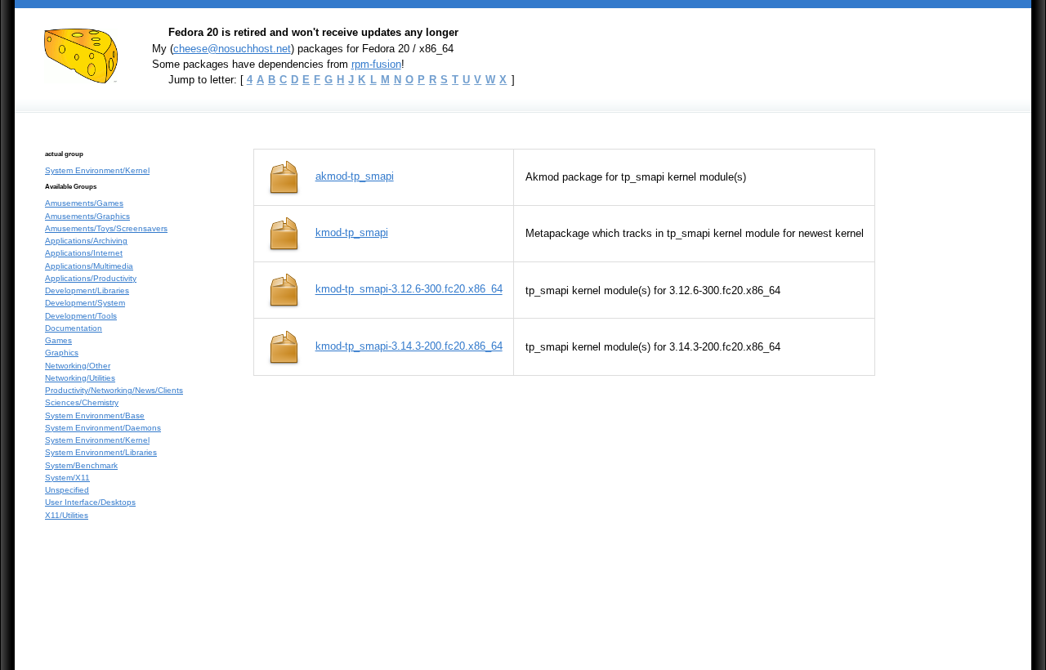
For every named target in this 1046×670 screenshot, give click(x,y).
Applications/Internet (84, 252)
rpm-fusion (376, 64)
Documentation (73, 328)
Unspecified (67, 489)
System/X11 (67, 477)
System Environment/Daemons (103, 427)
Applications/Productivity (90, 278)
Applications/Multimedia (89, 265)
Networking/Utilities (80, 377)
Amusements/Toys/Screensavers (106, 228)
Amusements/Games (84, 203)
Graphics (61, 352)
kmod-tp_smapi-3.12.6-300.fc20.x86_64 (409, 290)
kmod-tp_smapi (351, 232)
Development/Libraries (87, 290)
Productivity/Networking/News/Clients (114, 390)
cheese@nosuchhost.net (232, 48)
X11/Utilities (66, 515)
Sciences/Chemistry (81, 402)
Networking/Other (77, 365)
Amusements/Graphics (87, 216)
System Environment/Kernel (97, 170)
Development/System (85, 302)
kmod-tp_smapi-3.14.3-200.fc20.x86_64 (409, 346)
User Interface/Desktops (90, 502)
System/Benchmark (81, 465)
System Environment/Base (95, 415)
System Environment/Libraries (101, 452)
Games (58, 340)
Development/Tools (81, 315)
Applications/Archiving (86, 240)
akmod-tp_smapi (354, 176)
